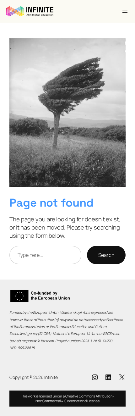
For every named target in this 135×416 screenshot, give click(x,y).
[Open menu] (125, 11)
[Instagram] (95, 377)
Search (106, 255)
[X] (122, 377)
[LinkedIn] (108, 377)
